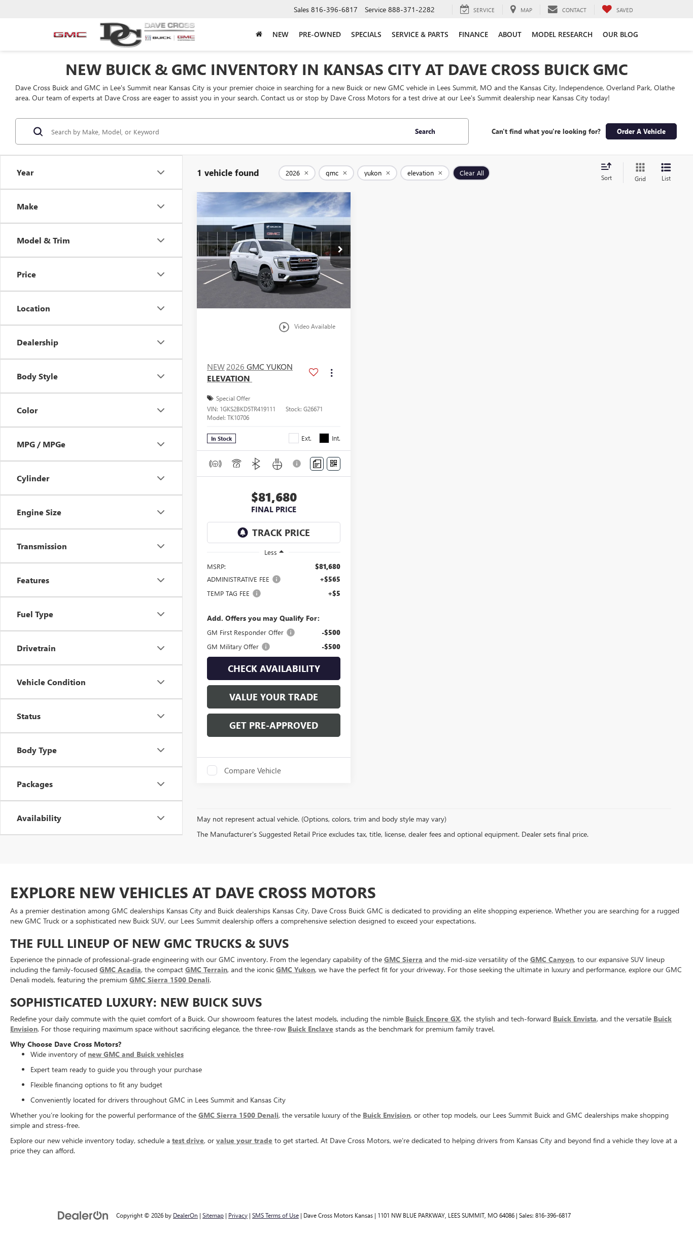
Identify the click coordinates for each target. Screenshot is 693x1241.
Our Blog (620, 34)
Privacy (238, 1215)
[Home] (259, 34)
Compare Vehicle (252, 770)
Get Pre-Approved (273, 725)
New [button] (280, 34)
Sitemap (213, 1215)
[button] (340, 250)
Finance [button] (473, 34)
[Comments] (317, 464)
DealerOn (185, 1215)
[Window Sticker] (333, 464)
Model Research (562, 34)
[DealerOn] (83, 1215)
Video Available (306, 327)
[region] (273, 606)
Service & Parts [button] (420, 34)
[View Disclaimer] (298, 463)
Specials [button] (366, 34)
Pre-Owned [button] (320, 34)
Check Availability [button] (274, 668)
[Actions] (331, 372)
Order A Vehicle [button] (641, 131)
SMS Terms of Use (275, 1215)
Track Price (281, 532)
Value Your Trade (273, 697)
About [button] (510, 34)
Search (425, 131)
